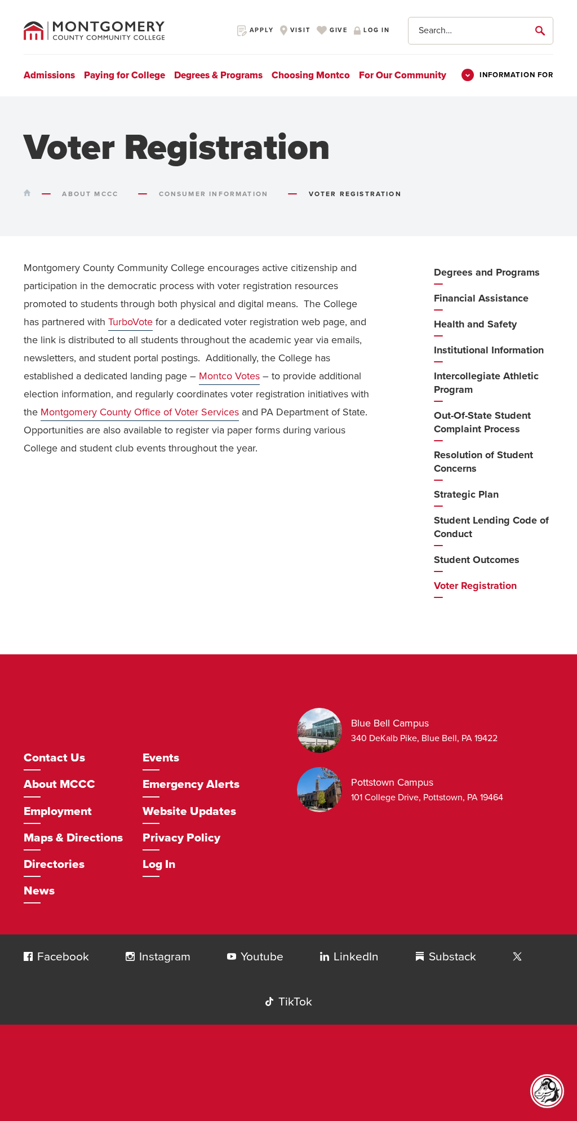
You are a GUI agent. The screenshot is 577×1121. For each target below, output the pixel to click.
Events (161, 758)
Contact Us (54, 758)
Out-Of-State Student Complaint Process (482, 422)
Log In (159, 864)
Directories (54, 864)
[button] (28, 956)
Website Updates (189, 811)
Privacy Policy (181, 838)
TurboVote (130, 322)
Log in (375, 30)
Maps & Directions (73, 838)
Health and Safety (475, 324)
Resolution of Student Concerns (483, 462)
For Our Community (402, 75)
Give (337, 30)
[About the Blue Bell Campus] (324, 730)
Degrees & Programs (218, 75)
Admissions (49, 75)
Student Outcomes (477, 559)
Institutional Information (489, 350)
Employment (58, 811)
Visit (298, 30)
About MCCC (59, 784)
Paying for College (124, 75)
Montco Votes (229, 376)
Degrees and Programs (487, 272)
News (39, 891)
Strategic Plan (466, 494)
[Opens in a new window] (517, 957)
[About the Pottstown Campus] (324, 789)
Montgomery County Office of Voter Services (140, 412)
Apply (260, 30)
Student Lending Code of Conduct (491, 527)
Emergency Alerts (191, 784)
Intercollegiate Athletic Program (486, 383)
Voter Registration (475, 585)
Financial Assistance (481, 298)
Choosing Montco (311, 75)
